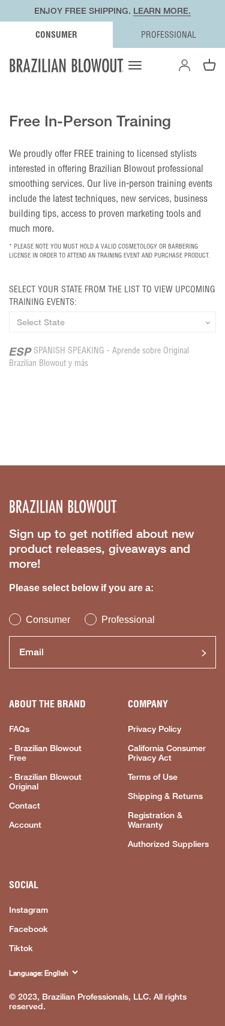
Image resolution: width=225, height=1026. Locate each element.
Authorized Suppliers (168, 844)
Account (25, 825)
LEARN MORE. (162, 10)
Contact (24, 805)
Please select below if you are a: (81, 588)
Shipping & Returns (165, 796)
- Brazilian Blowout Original (45, 781)
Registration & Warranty (155, 820)
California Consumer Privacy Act (167, 752)
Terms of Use (153, 777)
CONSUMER (56, 34)
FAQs (19, 729)
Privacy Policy (154, 729)
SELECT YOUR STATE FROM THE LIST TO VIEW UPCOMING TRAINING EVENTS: (112, 295)
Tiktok (21, 948)
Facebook (28, 929)
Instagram (28, 910)
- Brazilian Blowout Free (45, 752)
